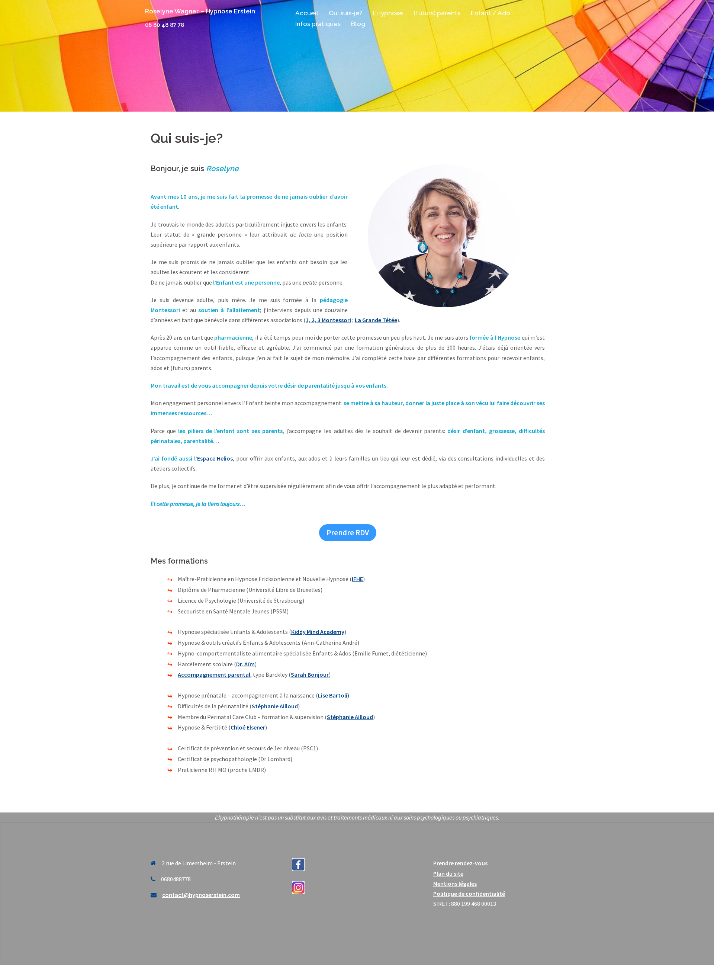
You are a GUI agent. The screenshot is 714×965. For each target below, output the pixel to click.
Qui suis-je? (346, 13)
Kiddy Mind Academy (317, 631)
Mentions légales (455, 883)
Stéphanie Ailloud (275, 706)
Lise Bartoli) (333, 695)
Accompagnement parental (214, 674)
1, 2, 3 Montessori (328, 320)
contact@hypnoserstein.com (201, 894)
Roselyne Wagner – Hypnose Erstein (200, 11)
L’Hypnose (388, 13)
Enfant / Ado (490, 13)
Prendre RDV (348, 533)
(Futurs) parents (437, 13)
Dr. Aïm (245, 664)
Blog (358, 24)
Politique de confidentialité (469, 893)
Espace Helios (215, 458)
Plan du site (448, 873)
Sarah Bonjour (310, 674)
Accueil (306, 13)
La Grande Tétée (376, 320)
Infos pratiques (318, 24)
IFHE (357, 579)
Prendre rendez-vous (460, 863)
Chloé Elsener (248, 727)
